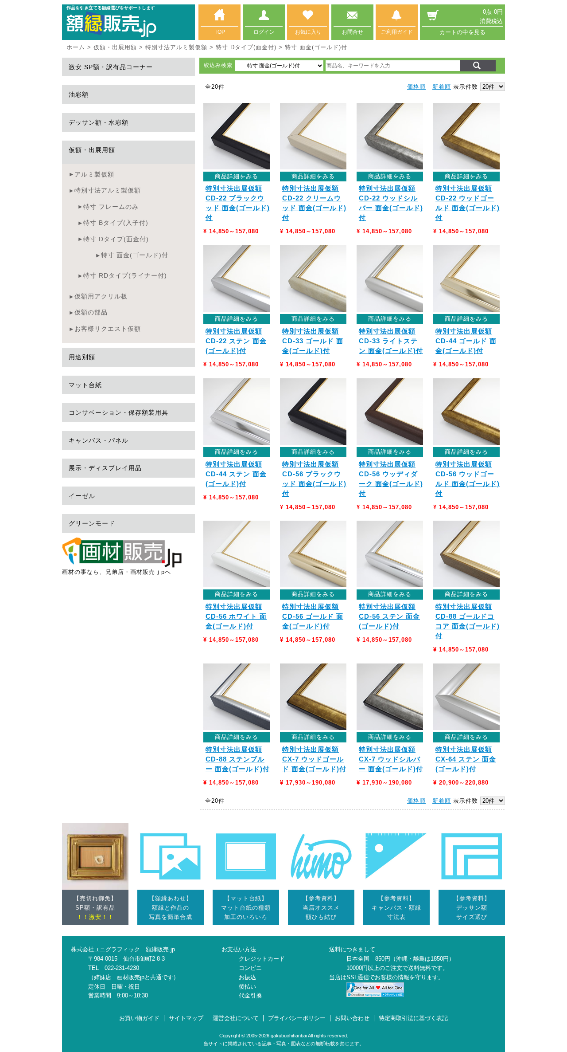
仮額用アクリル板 (101, 296)
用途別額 (82, 357)
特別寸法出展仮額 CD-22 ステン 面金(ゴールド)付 (236, 341)
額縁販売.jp (160, 949)
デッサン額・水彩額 (98, 122)
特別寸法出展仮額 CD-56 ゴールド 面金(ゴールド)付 (312, 616)
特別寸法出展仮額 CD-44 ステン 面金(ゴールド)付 (236, 474)
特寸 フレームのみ (111, 206)
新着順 (441, 86)
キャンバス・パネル (98, 440)
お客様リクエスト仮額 (107, 328)
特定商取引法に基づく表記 (413, 1018)
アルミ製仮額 (94, 174)
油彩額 (79, 94)
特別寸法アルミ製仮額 (176, 47)
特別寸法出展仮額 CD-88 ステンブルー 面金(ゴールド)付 (238, 759)
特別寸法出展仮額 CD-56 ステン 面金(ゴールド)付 (389, 616)
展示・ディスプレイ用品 (105, 467)
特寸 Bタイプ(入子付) (115, 222)
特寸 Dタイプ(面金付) (246, 47)
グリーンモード (92, 523)
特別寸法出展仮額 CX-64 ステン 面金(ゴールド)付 (465, 759)
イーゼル (82, 495)
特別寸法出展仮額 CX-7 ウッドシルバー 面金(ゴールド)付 (391, 759)
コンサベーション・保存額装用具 (118, 412)
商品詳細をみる (236, 176)
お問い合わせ (352, 1018)
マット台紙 (85, 385)
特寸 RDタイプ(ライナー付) (125, 275)
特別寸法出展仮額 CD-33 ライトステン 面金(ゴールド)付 (391, 341)
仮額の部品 (91, 312)
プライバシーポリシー (297, 1018)
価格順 (416, 86)
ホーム (75, 47)
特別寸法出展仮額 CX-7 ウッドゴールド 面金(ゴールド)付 (314, 759)
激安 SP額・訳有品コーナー (111, 67)
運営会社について (236, 1018)
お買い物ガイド (139, 1018)
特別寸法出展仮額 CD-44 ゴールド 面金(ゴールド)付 (466, 341)
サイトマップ (186, 1018)
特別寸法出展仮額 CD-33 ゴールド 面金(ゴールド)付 (312, 341)
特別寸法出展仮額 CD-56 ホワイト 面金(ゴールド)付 (236, 616)
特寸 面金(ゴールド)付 (134, 255)
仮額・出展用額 (115, 47)
